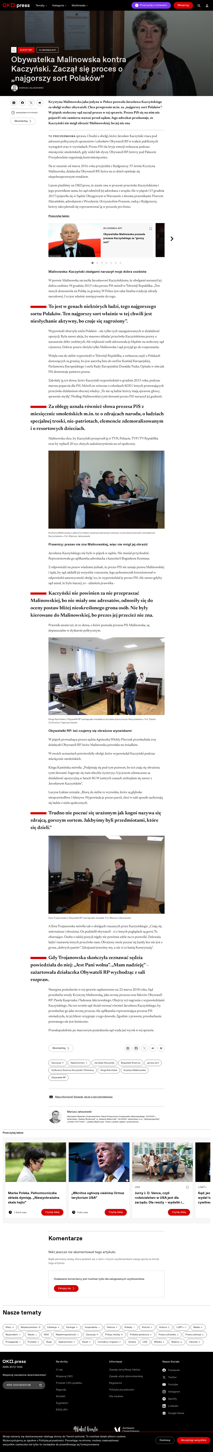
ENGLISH (62, 1409)
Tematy (40, 5)
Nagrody (61, 1389)
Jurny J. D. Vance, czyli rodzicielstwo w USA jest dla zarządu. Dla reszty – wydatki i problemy (158, 1198)
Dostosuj (165, 1440)
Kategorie (58, 5)
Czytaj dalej (52, 1212)
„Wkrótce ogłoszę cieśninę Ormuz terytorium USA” (97, 1195)
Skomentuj (21, 121)
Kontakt (60, 1396)
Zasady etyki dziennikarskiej (126, 1376)
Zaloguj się (64, 1288)
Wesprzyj (183, 5)
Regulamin (115, 1383)
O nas (59, 1369)
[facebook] (136, 1048)
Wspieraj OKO (64, 1376)
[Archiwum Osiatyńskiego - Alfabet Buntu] (86, 1429)
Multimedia (78, 5)
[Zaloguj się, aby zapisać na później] (187, 1187)
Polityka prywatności (121, 1389)
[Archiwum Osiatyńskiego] (126, 1430)
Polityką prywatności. (51, 1440)
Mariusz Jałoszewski (79, 1112)
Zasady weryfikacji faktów (124, 1369)
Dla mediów (116, 1396)
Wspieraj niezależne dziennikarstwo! (24, 1375)
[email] (152, 1048)
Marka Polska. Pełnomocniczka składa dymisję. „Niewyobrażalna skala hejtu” (33, 1198)
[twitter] (144, 1048)
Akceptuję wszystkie (193, 1440)
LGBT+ (202, 1187)
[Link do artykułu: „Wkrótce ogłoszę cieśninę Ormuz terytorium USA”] (99, 1162)
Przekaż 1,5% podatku (69, 1383)
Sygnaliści (62, 1403)
